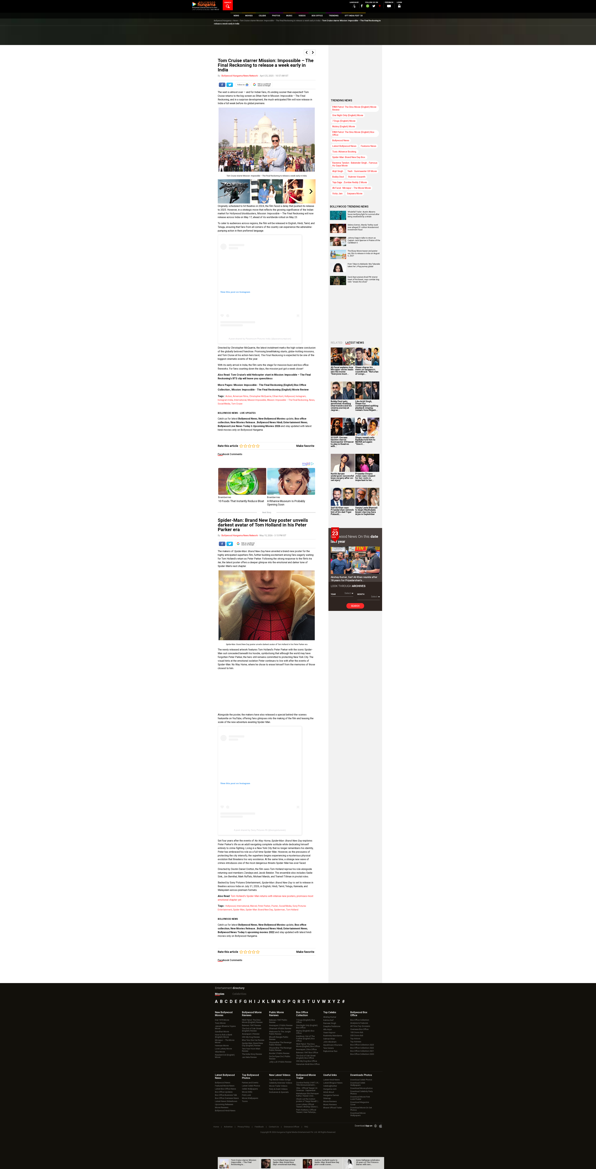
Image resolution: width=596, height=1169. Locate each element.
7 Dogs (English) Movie (343, 121)
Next (311, 191)
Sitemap (327, 1098)
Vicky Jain (337, 193)
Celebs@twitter (330, 1086)
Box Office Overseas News (227, 1098)
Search (355, 606)
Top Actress (355, 1041)
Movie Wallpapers (250, 1098)
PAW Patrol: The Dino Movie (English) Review (252, 1021)
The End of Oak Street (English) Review (251, 1029)
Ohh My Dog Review (251, 1037)
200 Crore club (356, 1035)
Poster (274, 906)
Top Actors (355, 1038)
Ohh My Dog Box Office (306, 1061)
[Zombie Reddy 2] (234, 191)
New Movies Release (243, 422)
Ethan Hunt (278, 396)
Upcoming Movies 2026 (266, 426)
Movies (219, 993)
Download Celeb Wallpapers (357, 1084)
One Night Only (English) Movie (347, 115)
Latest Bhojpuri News (332, 1083)
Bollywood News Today (231, 932)
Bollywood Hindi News (225, 1110)
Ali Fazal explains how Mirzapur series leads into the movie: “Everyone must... (342, 370)
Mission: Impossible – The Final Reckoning (287, 400)
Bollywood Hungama (222, 21)
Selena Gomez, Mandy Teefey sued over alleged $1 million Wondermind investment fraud (363, 227)
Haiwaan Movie (222, 1045)
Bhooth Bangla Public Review (278, 1038)
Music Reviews (330, 1104)
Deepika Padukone (331, 1026)
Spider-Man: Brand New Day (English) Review (252, 1044)
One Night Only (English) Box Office (307, 1026)
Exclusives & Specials (279, 1092)
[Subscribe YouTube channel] (379, 6)
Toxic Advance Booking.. (344, 151)
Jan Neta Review (249, 1057)
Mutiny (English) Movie (343, 126)
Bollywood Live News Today (234, 426)
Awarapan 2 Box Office (306, 1049)
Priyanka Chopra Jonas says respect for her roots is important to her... (365, 476)
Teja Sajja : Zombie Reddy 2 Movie (349, 182)
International (240, 400)
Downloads (361, 1075)
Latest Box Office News (225, 1089)
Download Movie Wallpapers (358, 1114)
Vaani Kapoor (329, 1032)
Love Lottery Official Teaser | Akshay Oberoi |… (307, 1105)
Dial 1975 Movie (222, 1020)
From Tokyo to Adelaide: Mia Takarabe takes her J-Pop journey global (364, 265)
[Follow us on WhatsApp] (367, 6)
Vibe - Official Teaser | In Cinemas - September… (306, 1089)
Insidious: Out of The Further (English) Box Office (305, 1038)
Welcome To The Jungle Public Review (280, 1032)
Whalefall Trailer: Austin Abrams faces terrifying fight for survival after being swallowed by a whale (363, 214)
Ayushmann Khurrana (332, 1045)
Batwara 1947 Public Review (278, 1021)
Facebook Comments (230, 454)
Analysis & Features (359, 1023)
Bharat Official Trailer (332, 1107)
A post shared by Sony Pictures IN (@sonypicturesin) (260, 830)
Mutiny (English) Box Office (305, 1032)
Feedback (259, 1127)
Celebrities (239, 993)
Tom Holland (292, 909)
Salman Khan (329, 1039)
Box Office (302, 1014)
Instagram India (225, 400)
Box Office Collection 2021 (362, 1051)
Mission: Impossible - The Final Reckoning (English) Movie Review (270, 389)
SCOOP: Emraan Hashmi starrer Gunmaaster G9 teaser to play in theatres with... (342, 441)
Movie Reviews (221, 1107)
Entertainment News (295, 422)
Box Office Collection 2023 (362, 1045)
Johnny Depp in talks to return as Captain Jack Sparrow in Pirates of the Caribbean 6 (364, 240)
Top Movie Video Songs (280, 1080)
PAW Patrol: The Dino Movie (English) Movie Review (354, 108)
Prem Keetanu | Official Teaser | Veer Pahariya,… (306, 1111)
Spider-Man (239, 909)
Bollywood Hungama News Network (239, 75)
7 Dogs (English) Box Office (305, 1021)
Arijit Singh (337, 171)
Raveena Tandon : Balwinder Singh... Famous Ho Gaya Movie (354, 164)
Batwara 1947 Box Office (307, 1052)
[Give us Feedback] (389, 6)
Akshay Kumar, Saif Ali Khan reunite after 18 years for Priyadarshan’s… (354, 579)
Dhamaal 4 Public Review (280, 1028)
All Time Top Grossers (360, 1026)
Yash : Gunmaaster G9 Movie (362, 171)
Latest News (354, 342)
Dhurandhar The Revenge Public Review (280, 1043)
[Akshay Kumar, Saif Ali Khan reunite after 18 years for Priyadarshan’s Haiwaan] (355, 560)
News (235, 21)
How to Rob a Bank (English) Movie (223, 1036)
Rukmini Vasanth (356, 176)
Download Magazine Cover (359, 1103)
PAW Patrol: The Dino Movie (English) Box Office (353, 133)
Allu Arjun (327, 1029)
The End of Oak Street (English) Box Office (306, 1056)
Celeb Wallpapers (250, 1089)
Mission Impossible (257, 400)
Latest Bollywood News (344, 146)
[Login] (399, 6)
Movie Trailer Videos (278, 1086)
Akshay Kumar (329, 1017)
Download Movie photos (361, 1088)
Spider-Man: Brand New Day (259, 909)
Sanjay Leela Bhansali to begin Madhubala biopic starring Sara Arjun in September (366, 510)
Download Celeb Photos (361, 1080)
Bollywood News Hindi (269, 422)
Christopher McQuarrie (260, 396)
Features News (368, 146)
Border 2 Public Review (279, 1053)
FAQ (306, 1127)
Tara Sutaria (328, 1048)
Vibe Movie (220, 1052)
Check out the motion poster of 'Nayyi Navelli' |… (307, 1100)
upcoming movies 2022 (261, 932)
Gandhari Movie (222, 1031)
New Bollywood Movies (271, 418)
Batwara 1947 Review (251, 1025)
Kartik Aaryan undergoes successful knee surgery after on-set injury (342, 476)
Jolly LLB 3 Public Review (280, 1062)
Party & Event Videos (278, 1089)
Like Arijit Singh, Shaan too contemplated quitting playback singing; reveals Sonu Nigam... (366, 405)
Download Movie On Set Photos (361, 1108)
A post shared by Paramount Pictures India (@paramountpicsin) (260, 338)
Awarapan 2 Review (251, 1034)
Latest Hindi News (331, 1080)
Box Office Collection (359, 1020)
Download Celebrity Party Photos (361, 1092)
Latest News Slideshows (226, 1101)
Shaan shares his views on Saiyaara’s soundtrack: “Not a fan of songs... (366, 370)
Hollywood (289, 396)
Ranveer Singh (329, 1023)
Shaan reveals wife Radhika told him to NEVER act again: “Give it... (365, 440)
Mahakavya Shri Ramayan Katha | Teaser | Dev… (307, 1094)
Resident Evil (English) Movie (225, 1056)
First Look (246, 1095)
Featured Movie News (224, 1086)
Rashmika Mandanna (332, 1035)
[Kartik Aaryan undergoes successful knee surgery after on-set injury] (343, 463)
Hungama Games (331, 1095)
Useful (330, 1075)
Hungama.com (329, 1089)
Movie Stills (247, 1092)
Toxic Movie (220, 1023)
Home (216, 1127)
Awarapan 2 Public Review (281, 1025)
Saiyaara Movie (354, 193)
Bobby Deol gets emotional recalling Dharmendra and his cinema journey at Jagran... (341, 405)
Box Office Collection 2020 (362, 1054)
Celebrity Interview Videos (280, 1083)
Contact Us (274, 1127)
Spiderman (279, 909)
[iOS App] (380, 1126)
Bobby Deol (338, 176)
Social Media (224, 403)
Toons (245, 1101)
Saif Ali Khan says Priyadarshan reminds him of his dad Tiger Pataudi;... (342, 510)
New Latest (279, 1075)
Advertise (228, 1127)
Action (229, 396)
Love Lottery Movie (223, 1048)
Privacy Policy (244, 1127)
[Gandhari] (299, 191)
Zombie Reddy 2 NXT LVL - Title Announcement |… (308, 1083)
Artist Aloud (328, 1092)
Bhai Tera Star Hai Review (253, 1040)
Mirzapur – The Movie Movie (224, 1041)
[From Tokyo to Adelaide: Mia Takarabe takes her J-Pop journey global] (338, 271)
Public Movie (276, 1014)
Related (336, 342)
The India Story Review (252, 1054)
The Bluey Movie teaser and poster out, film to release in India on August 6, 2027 (364, 253)
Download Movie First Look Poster (360, 1098)
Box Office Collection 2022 (362, 1048)
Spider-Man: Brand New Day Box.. (349, 157)
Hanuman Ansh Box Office (308, 1064)
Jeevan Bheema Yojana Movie (225, 1027)
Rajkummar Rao (330, 1051)
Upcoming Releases (224, 1104)
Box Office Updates (224, 1092)
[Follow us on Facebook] (362, 5)
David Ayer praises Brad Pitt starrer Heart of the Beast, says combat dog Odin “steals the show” (363, 279)
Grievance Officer (291, 1127)
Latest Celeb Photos (251, 1086)
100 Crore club (356, 1032)
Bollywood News (247, 418)
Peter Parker (264, 906)
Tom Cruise (236, 403)
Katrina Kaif (328, 1020)
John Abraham (329, 1042)
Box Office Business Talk (226, 1095)
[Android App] (375, 1126)
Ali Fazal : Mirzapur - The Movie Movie (351, 188)
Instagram (301, 396)
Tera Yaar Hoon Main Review (251, 1049)
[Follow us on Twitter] (373, 6)
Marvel (253, 906)
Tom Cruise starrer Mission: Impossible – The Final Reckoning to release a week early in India (280, 21)
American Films (240, 396)
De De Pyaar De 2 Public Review (279, 1057)
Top (329, 1012)
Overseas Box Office (359, 1029)
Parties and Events (250, 1082)
